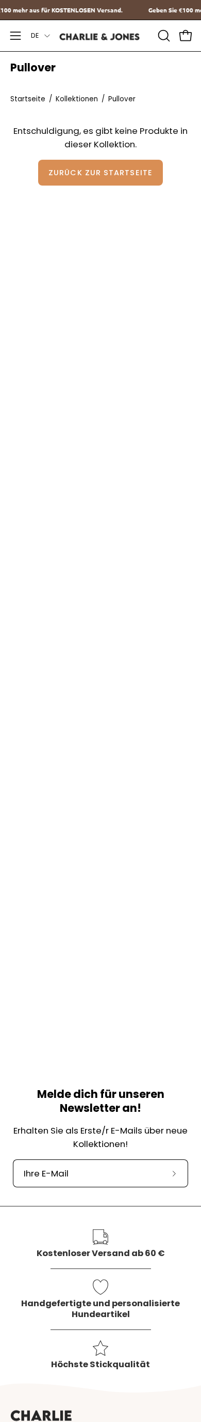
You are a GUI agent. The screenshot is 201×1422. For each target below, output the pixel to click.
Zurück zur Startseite (100, 172)
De (35, 35)
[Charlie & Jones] (100, 36)
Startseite (27, 99)
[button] (163, 35)
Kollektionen (77, 99)
